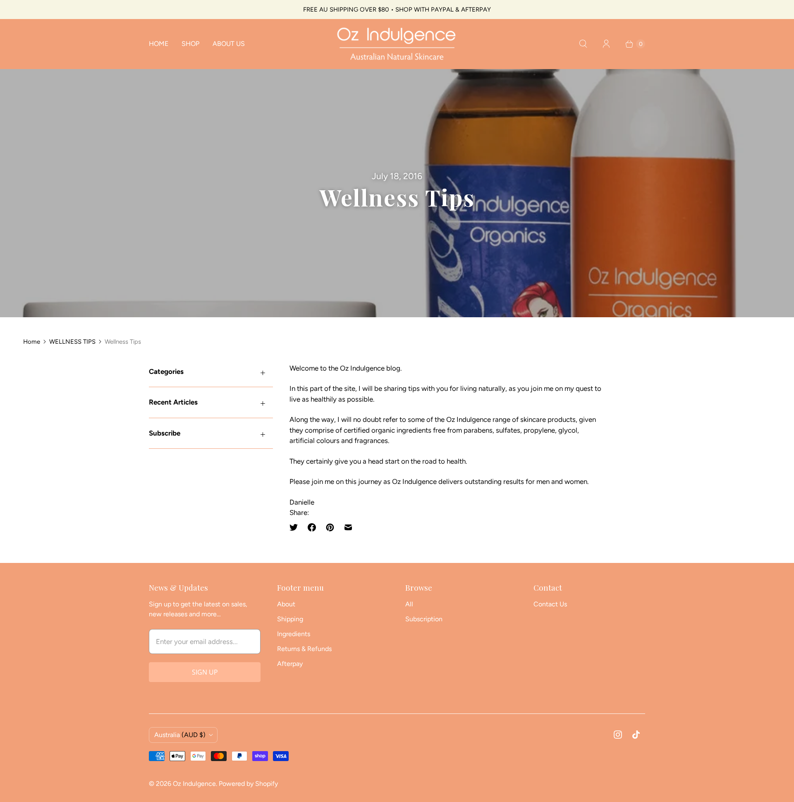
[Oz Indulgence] (397, 44)
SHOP (190, 44)
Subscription (423, 619)
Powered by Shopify (248, 784)
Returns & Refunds (304, 649)
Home (31, 341)
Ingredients (293, 634)
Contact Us (550, 604)
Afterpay (290, 664)
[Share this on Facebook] (312, 527)
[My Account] (606, 44)
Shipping (290, 619)
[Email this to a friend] (348, 527)
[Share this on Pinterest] (330, 527)
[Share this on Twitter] (296, 527)
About (286, 604)
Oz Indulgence (194, 784)
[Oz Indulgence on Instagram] (618, 734)
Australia (180, 735)
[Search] (583, 44)
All (409, 604)
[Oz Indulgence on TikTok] (636, 734)
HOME (158, 44)
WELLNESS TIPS (72, 341)
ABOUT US (229, 44)
